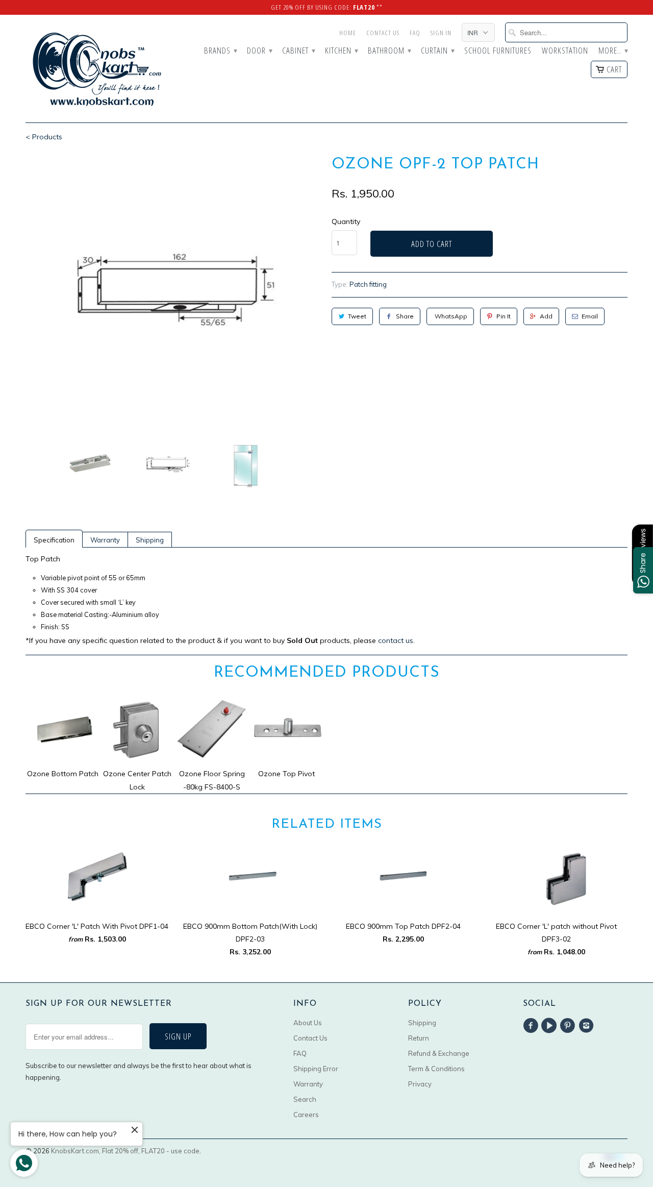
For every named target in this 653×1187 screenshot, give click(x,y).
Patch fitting (368, 284)
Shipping (150, 540)
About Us (307, 1023)
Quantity (346, 221)
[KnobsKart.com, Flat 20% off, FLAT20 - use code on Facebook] (532, 1025)
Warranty (105, 540)
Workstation (565, 51)
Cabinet (298, 51)
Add (546, 316)
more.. (612, 51)
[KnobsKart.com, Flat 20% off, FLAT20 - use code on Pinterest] (569, 1025)
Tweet (357, 316)
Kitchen (341, 51)
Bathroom (389, 51)
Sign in (441, 32)
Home (347, 32)
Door (259, 51)
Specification (54, 540)
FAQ (415, 32)
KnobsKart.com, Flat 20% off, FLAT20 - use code (125, 1151)
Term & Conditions (436, 1069)
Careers (306, 1114)
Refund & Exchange (438, 1053)
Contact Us (382, 32)
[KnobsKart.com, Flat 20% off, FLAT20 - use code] (97, 68)
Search (304, 1099)
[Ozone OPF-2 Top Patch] (173, 290)
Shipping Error (315, 1069)
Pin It (503, 316)
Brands (220, 51)
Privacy (420, 1084)
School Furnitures (498, 51)
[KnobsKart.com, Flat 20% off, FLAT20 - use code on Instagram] (588, 1025)
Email (590, 316)
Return (418, 1038)
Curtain (437, 51)
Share (405, 316)
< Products (44, 136)
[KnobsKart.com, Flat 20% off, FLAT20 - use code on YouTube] (550, 1025)
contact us (395, 640)
